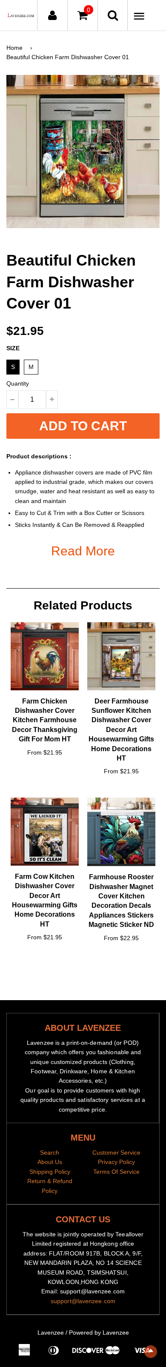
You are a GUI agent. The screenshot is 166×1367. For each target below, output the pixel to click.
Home (14, 47)
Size (13, 348)
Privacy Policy (116, 1161)
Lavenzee (50, 1332)
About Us (49, 1161)
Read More (83, 551)
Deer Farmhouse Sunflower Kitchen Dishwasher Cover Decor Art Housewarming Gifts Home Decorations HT (121, 730)
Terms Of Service (116, 1171)
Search (49, 1152)
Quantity (17, 383)
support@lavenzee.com (83, 1301)
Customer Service (116, 1152)
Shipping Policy (49, 1171)
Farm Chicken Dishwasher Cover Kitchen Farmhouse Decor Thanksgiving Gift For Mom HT (44, 720)
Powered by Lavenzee (99, 1332)
